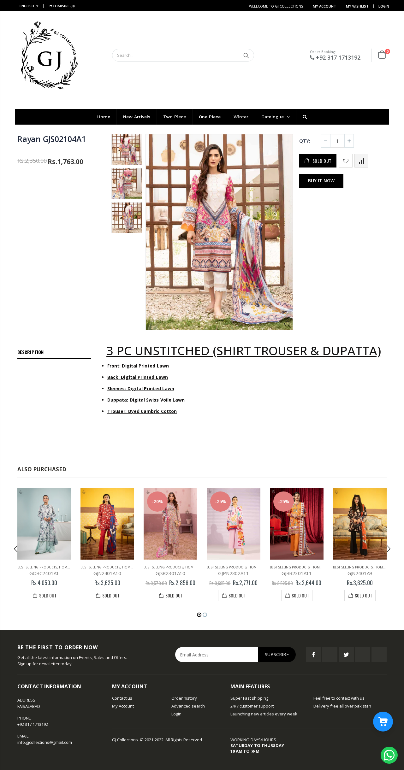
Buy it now (321, 181)
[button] (199, 615)
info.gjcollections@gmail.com (44, 742)
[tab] (54, 352)
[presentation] (16, 548)
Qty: (304, 141)
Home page (68, 567)
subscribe (277, 654)
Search (246, 55)
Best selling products (37, 567)
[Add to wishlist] (346, 161)
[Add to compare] (361, 161)
